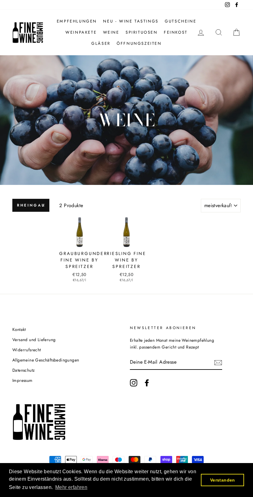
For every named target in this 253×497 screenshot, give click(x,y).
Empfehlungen (77, 21)
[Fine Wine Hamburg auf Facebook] (147, 382)
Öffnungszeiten (139, 43)
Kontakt (19, 329)
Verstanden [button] (222, 480)
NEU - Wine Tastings (130, 21)
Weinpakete (81, 32)
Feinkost (176, 32)
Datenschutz (23, 370)
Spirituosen (142, 32)
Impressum (22, 380)
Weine (111, 32)
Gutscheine (180, 21)
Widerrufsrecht (26, 350)
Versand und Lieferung (34, 339)
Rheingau (31, 205)
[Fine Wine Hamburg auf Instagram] (133, 382)
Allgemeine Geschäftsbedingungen (45, 360)
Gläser (100, 43)
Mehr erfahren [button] (71, 487)
